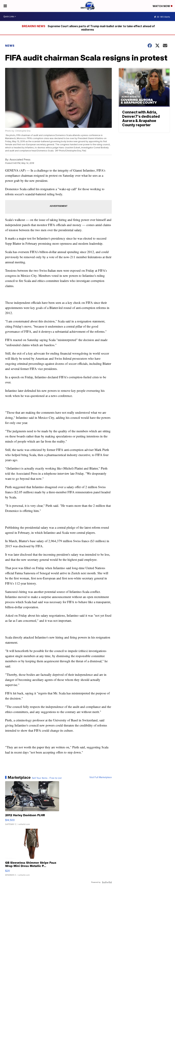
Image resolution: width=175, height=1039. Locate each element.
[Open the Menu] (5, 6)
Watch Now (162, 6)
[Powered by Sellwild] (107, 882)
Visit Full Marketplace (100, 777)
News (10, 45)
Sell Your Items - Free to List (47, 778)
